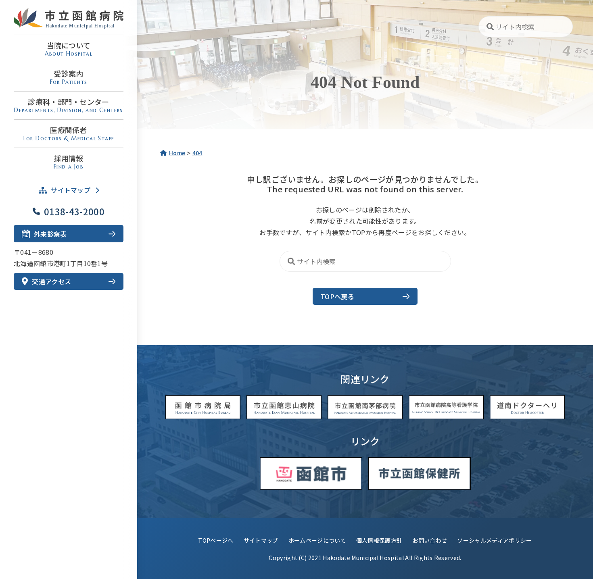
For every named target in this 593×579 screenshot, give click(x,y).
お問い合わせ (429, 540)
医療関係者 (68, 133)
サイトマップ (261, 540)
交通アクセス (51, 281)
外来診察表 (50, 234)
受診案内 (69, 76)
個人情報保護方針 (379, 540)
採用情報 (69, 161)
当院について (69, 48)
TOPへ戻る (337, 296)
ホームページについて (317, 540)
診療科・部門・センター (68, 105)
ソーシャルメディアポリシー (494, 540)
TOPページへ (215, 540)
